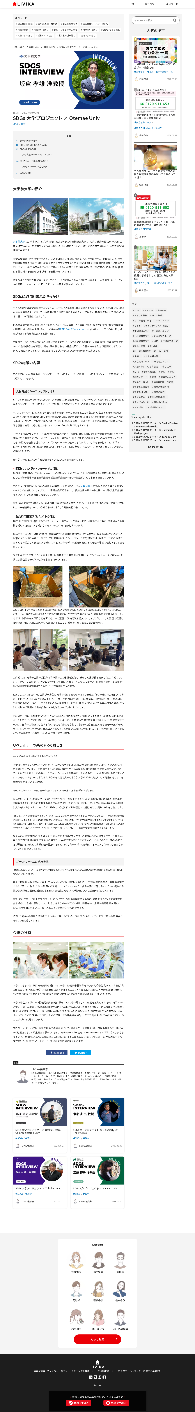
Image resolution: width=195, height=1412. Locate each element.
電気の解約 (159, 392)
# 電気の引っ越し (40, 29)
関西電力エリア (168, 376)
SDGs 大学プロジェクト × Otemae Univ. (79, 47)
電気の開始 (139, 397)
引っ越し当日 (161, 351)
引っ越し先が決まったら (161, 282)
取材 (23, 124)
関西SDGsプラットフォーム (73, 329)
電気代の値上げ (141, 402)
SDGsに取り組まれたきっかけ (33, 144)
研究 (136, 371)
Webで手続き (118, 1403)
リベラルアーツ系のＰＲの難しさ (34, 161)
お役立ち (140, 282)
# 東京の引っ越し (89, 29)
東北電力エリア (161, 361)
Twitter (82, 1053)
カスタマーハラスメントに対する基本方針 (139, 1370)
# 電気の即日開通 (24, 23)
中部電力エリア (161, 330)
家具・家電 (139, 346)
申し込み (166, 366)
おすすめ (140, 71)
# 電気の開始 (22, 29)
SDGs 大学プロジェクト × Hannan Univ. (155, 440)
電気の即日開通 (143, 229)
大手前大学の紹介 (28, 140)
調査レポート (140, 376)
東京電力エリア (143, 122)
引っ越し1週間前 (142, 351)
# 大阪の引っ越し (24, 35)
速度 (154, 376)
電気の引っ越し (141, 392)
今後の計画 (25, 173)
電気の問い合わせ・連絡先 (149, 128)
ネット (137, 325)
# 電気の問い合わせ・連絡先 (94, 23)
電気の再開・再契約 (163, 381)
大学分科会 (87, 486)
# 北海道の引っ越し (66, 35)
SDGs (15, 124)
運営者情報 (39, 1370)
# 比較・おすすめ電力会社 (64, 29)
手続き (137, 356)
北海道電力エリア (162, 335)
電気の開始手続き (158, 397)
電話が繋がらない (156, 407)
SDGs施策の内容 (28, 149)
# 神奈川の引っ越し (110, 29)
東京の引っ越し (152, 356)
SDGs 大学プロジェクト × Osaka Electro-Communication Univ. (156, 425)
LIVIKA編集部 (39, 1069)
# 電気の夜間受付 (69, 23)
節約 (163, 371)
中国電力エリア (141, 330)
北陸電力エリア (141, 340)
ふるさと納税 (140, 315)
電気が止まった (141, 381)
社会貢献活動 (149, 371)
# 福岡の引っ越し (87, 35)
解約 (172, 371)
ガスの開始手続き (142, 320)
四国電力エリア (170, 340)
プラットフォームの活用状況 (34, 166)
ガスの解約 (157, 315)
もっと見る (97, 1339)
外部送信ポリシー (107, 1370)
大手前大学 (19, 241)
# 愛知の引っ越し (44, 35)
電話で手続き (81, 1403)
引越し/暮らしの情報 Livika (26, 47)
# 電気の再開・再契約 (46, 23)
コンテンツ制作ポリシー (83, 1370)
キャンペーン (162, 320)
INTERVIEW (49, 47)
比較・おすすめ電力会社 (161, 71)
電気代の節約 (160, 402)
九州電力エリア (141, 335)
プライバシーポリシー (58, 1370)
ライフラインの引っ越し (157, 325)
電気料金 (138, 407)
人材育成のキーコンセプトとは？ (37, 154)
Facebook (58, 1053)
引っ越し (154, 346)
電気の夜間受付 (161, 387)
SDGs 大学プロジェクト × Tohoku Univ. (155, 436)
